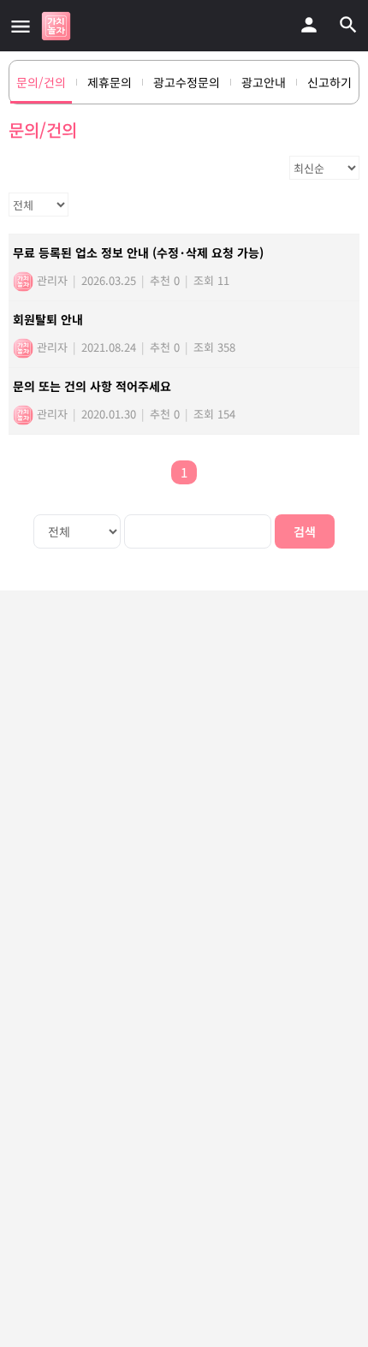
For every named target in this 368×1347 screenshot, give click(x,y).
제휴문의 (109, 82)
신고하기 (329, 82)
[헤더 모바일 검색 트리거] (348, 25)
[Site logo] (58, 26)
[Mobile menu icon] (21, 25)
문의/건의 (41, 82)
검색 (305, 531)
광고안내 (263, 82)
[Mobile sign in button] (309, 25)
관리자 (50, 280)
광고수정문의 (186, 82)
